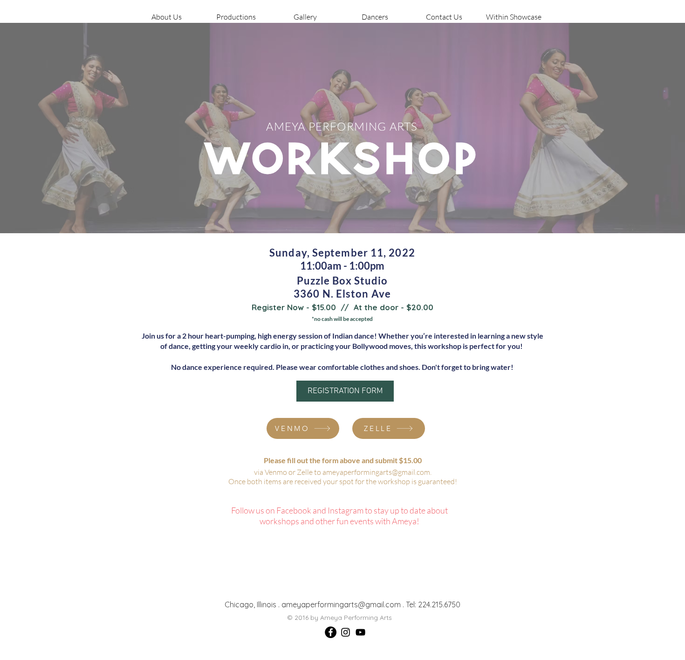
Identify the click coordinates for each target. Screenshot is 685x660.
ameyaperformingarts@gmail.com (376, 472)
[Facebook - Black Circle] (330, 632)
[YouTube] (360, 632)
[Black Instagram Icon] (345, 632)
